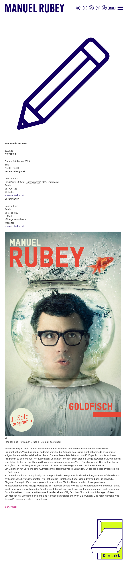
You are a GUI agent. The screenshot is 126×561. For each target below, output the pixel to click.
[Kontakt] (107, 539)
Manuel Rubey (35, 9)
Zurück (12, 507)
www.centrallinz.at (14, 195)
